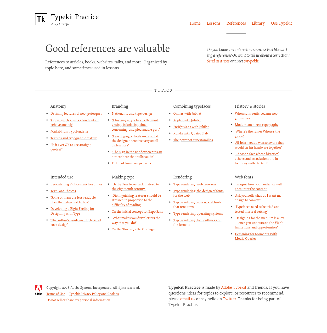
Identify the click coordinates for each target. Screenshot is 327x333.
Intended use (62, 177)
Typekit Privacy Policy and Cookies (94, 293)
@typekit (251, 61)
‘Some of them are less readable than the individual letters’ (73, 199)
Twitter (229, 298)
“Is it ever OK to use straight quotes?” (71, 146)
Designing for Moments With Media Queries (256, 236)
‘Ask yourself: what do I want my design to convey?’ (258, 197)
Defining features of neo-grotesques (76, 113)
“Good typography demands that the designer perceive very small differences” (135, 141)
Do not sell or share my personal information (78, 300)
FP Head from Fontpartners (131, 163)
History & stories (250, 106)
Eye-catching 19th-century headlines (76, 184)
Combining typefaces (192, 106)
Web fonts (244, 177)
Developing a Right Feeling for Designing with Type (72, 210)
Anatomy (58, 106)
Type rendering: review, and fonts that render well (197, 204)
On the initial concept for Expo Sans (137, 211)
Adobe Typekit (233, 287)
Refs (236, 23)
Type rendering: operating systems (198, 213)
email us (187, 298)
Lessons (213, 23)
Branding (120, 106)
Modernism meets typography (256, 124)
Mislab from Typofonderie (69, 131)
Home (195, 23)
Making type (123, 177)
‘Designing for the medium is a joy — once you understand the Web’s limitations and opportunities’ (259, 222)
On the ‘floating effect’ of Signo (134, 229)
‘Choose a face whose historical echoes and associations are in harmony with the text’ (257, 158)
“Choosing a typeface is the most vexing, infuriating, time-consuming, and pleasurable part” (136, 125)
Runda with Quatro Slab (190, 133)
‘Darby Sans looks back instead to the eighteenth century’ (135, 186)
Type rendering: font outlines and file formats (197, 222)
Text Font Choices (63, 191)
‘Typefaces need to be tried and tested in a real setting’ (257, 208)
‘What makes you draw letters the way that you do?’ (136, 220)
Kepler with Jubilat (187, 120)
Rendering (182, 177)
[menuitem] (195, 23)
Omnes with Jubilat (187, 113)
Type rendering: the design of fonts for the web (198, 193)
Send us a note (218, 61)
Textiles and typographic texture (74, 138)
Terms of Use (55, 293)
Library (258, 23)
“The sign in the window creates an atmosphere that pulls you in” (137, 154)
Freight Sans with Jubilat (191, 126)
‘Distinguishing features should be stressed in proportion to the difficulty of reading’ (136, 200)
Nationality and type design (132, 113)
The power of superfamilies (193, 140)
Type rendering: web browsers (194, 184)
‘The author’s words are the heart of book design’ (76, 222)
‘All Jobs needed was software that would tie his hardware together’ (259, 144)
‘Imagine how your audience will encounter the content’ (258, 186)
